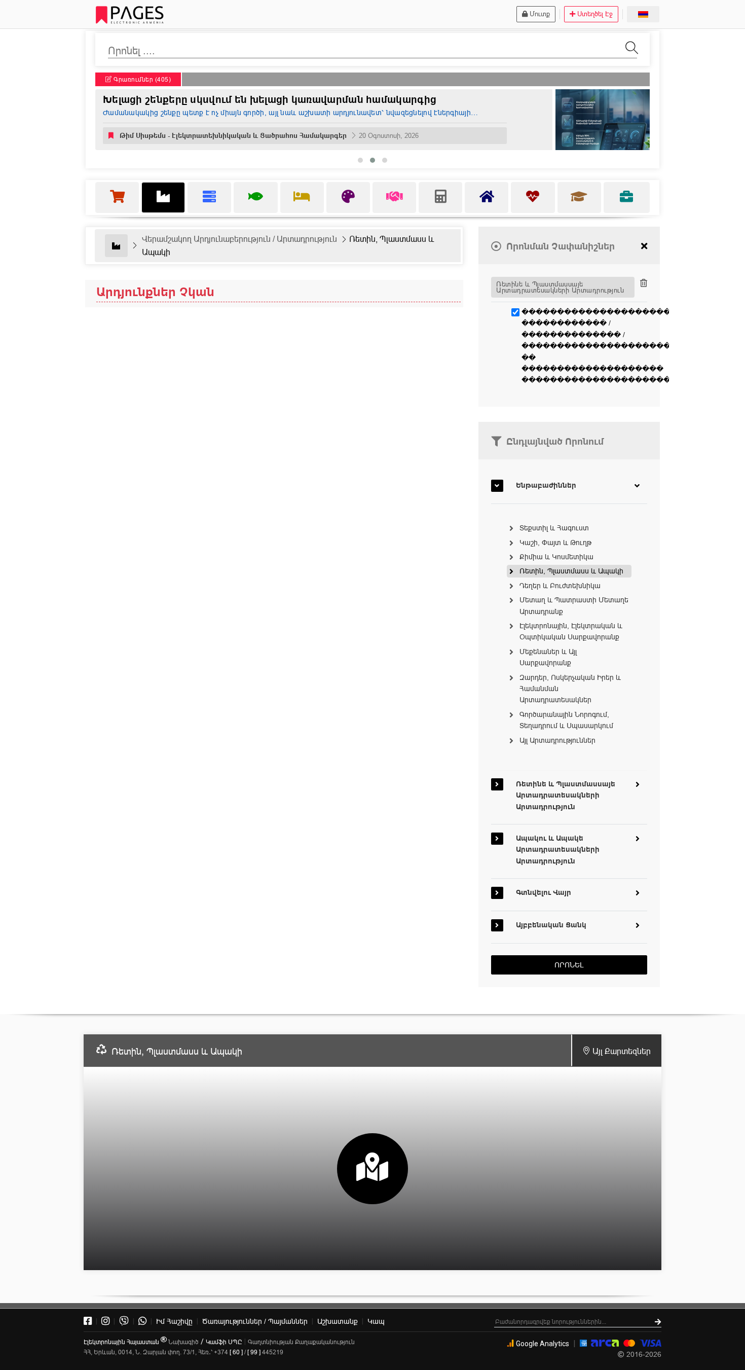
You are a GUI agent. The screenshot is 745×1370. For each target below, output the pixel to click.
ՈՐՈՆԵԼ (568, 965)
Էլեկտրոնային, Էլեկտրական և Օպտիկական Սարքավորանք (570, 631)
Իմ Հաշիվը (174, 1321)
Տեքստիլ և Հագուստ (554, 528)
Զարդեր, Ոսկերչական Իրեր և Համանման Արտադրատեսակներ (570, 688)
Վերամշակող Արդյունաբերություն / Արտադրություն (239, 238)
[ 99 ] (253, 1352)
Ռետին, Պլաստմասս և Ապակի (571, 571)
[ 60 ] (236, 1352)
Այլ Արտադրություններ (557, 740)
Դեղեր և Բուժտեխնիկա (560, 586)
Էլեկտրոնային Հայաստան (122, 1342)
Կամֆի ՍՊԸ (224, 1342)
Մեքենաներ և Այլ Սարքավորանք (548, 657)
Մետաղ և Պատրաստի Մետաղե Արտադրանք (573, 605)
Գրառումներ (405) (141, 79)
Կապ (376, 1321)
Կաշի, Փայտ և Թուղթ (555, 542)
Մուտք (540, 14)
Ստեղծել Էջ (595, 14)
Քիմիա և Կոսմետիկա (556, 557)
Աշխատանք (337, 1321)
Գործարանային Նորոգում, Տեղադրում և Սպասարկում (566, 720)
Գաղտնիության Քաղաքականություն (301, 1342)
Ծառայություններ (255, 1321)
